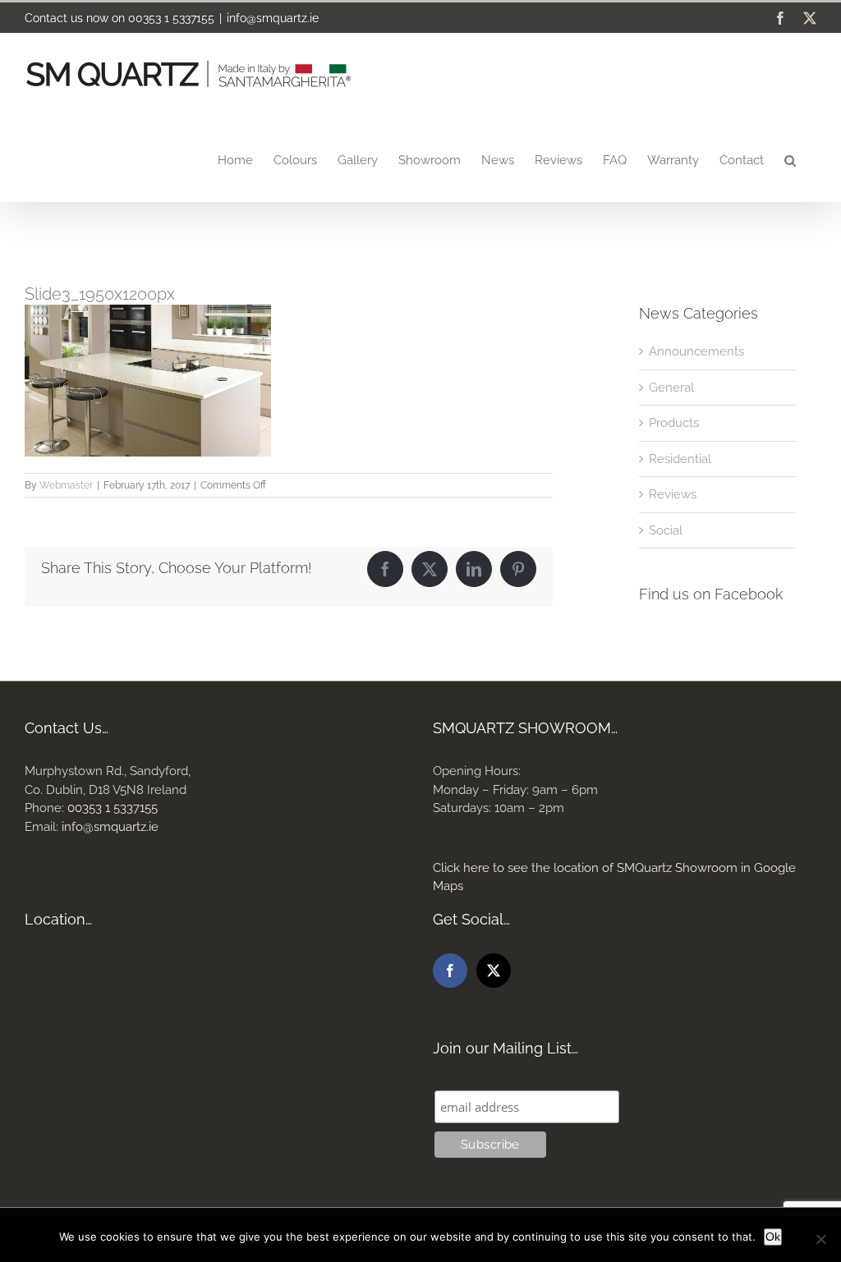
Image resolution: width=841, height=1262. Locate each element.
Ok (772, 1236)
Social (665, 530)
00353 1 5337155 (171, 18)
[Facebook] (450, 970)
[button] (790, 159)
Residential (680, 459)
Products (674, 422)
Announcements (696, 351)
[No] (820, 1239)
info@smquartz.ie (273, 18)
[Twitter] (493, 970)
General (671, 387)
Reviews (672, 494)
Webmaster (66, 485)
